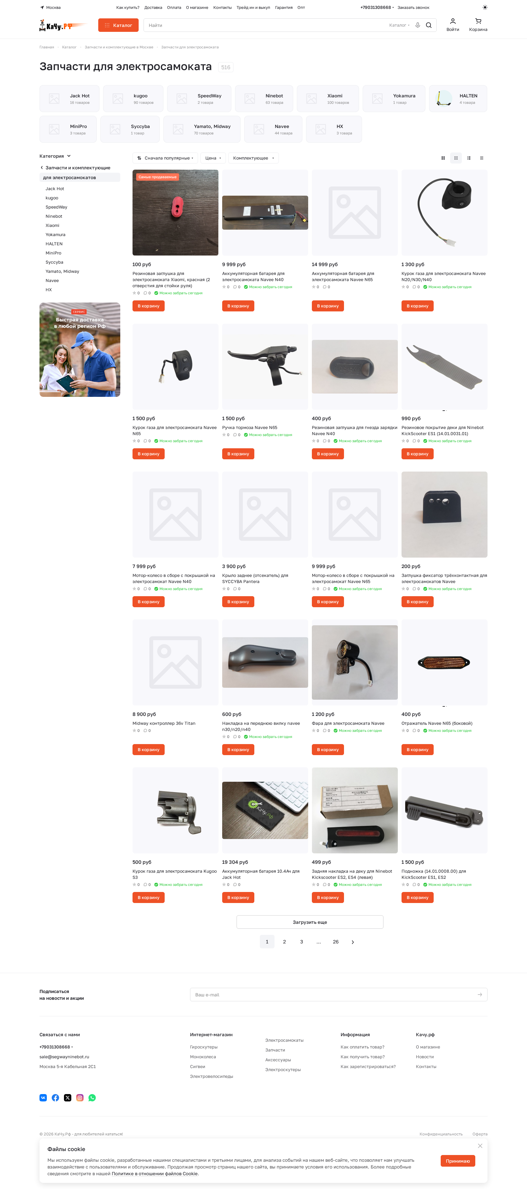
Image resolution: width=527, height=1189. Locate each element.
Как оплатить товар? (362, 1046)
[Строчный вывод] (469, 158)
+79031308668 (376, 7)
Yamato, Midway (62, 271)
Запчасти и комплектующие (78, 167)
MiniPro (53, 252)
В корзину (148, 305)
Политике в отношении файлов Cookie (155, 1173)
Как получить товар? (363, 1056)
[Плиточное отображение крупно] (443, 158)
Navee (52, 280)
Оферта (480, 1133)
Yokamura (55, 234)
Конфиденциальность (441, 1133)
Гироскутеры (204, 1046)
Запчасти (275, 1049)
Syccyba (54, 262)
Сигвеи (197, 1066)
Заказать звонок (413, 7)
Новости (425, 1056)
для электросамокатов (69, 177)
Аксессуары (278, 1059)
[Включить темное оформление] (485, 7)
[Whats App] (92, 1097)
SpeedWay (56, 206)
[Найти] (429, 25)
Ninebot (54, 216)
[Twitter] (67, 1097)
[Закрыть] (480, 1146)
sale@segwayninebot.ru (64, 1056)
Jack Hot (55, 188)
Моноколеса (203, 1056)
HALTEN (54, 243)
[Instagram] (80, 1097)
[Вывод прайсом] (482, 158)
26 (336, 942)
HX (49, 289)
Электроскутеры (283, 1069)
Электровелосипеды (211, 1076)
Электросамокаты (284, 1040)
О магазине (428, 1046)
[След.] (353, 941)
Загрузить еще (310, 922)
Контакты (426, 1066)
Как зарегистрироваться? (368, 1066)
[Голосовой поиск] (418, 25)
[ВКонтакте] (43, 1097)
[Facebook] (55, 1097)
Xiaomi (52, 225)
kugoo (52, 197)
